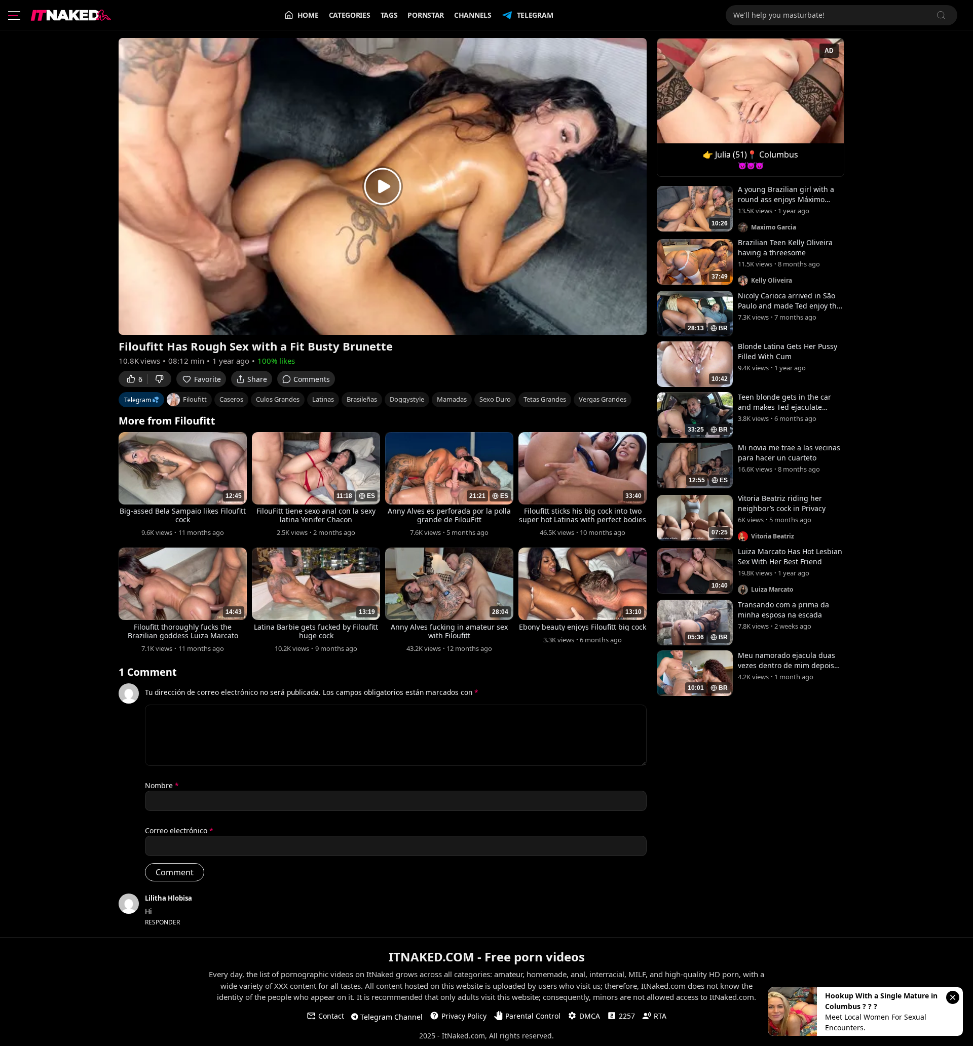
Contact (331, 1016)
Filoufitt (195, 399)
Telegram (535, 15)
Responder (162, 922)
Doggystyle (407, 399)
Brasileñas (362, 399)
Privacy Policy (463, 1016)
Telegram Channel (391, 1017)
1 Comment (148, 672)
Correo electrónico (179, 830)
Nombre (162, 785)
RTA (660, 1016)
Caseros (231, 399)
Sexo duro (495, 399)
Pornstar (425, 15)
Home (308, 15)
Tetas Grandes (544, 399)
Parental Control (532, 1016)
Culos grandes (278, 399)
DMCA (589, 1016)
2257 (627, 1016)
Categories (349, 15)
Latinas (323, 399)
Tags (389, 15)
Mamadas (452, 399)
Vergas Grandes (602, 399)
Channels (473, 15)
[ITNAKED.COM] (70, 15)
